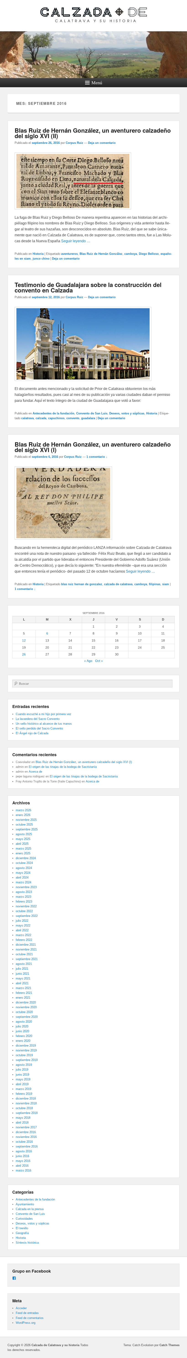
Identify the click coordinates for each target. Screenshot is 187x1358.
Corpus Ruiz (74, 143)
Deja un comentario (102, 143)
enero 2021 (23, 997)
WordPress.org (25, 1322)
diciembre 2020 (26, 1002)
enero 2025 (23, 853)
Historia (38, 253)
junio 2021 (22, 973)
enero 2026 (23, 815)
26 (24, 654)
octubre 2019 (24, 1055)
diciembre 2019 (26, 1045)
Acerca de (35, 771)
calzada (41, 418)
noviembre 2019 (26, 1050)
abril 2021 (22, 983)
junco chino (41, 258)
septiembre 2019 (27, 1060)
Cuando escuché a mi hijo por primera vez (43, 714)
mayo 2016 (23, 1161)
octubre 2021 (24, 954)
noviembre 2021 (26, 949)
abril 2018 (22, 1122)
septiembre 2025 (27, 829)
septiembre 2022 (27, 916)
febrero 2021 (24, 993)
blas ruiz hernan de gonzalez (81, 584)
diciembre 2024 (26, 858)
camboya (130, 253)
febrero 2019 (24, 1093)
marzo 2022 (23, 935)
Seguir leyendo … (75, 241)
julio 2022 (22, 920)
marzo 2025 (23, 848)
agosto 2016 (24, 1151)
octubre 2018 (24, 1108)
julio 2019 (22, 1069)
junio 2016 (22, 1156)
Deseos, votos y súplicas (126, 413)
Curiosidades (24, 1218)
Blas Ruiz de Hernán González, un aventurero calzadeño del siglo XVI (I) (93, 447)
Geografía (22, 1233)
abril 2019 (22, 1084)
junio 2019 (22, 1074)
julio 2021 (22, 968)
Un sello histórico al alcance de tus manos (44, 723)
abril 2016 (22, 1165)
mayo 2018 (23, 1117)
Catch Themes (169, 1345)
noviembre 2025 (26, 819)
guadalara (88, 418)
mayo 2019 (23, 1079)
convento (72, 418)
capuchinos (56, 418)
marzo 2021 (23, 988)
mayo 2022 (23, 925)
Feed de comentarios (30, 1318)
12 (24, 640)
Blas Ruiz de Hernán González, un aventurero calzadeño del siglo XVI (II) (93, 133)
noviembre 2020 (26, 1007)
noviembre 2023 (26, 887)
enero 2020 (23, 1040)
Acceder (21, 1308)
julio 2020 (22, 1026)
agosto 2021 (24, 964)
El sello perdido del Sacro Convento (39, 728)
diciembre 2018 (26, 1098)
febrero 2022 (24, 940)
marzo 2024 (23, 882)
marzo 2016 (23, 1170)
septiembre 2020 (27, 1016)
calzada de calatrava (118, 584)
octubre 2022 (24, 911)
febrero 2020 (24, 1036)
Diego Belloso (149, 253)
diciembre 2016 (26, 1132)
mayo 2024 (23, 872)
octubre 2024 (24, 863)
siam (165, 584)
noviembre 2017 (26, 1127)
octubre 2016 (24, 1141)
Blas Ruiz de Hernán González (101, 253)
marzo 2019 (23, 1089)
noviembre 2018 (26, 1103)
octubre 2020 (24, 1012)
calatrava (27, 418)
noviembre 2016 (26, 1137)
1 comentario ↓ (96, 456)
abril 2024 (22, 877)
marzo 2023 (23, 896)
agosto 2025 (24, 834)
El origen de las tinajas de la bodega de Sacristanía (63, 766)
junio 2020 (22, 1031)
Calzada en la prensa (30, 1209)
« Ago (88, 661)
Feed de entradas (27, 1313)
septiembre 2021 (27, 959)
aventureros (69, 253)
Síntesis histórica (27, 1242)
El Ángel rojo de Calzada (32, 733)
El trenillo (22, 1228)
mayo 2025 (23, 839)
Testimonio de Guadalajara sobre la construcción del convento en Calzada (88, 287)
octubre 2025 (24, 824)
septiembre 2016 (27, 1146)
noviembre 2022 (26, 906)
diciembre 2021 (26, 944)
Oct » (99, 661)
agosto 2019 (24, 1064)
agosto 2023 (24, 892)
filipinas (154, 584)
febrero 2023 (24, 901)
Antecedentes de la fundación (53, 413)
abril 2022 (22, 930)
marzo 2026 (23, 810)
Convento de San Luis (91, 413)
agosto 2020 (24, 1021)
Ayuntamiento (25, 1204)
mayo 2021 (23, 978)
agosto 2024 (24, 868)
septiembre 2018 (27, 1113)
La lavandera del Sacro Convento (38, 719)
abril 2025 (22, 843)
